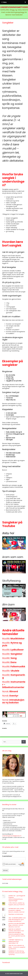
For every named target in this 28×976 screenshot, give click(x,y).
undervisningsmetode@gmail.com (11, 836)
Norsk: (10, 691)
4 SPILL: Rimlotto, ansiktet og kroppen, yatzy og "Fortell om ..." (17, 904)
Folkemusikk (17, 666)
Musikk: (6, 638)
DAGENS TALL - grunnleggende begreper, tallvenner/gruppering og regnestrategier (17, 898)
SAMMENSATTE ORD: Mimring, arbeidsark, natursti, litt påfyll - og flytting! (17, 952)
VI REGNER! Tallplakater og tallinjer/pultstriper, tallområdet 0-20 (16, 941)
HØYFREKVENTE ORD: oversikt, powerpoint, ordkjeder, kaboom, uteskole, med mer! (16, 910)
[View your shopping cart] (25, 2)
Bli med (5, 870)
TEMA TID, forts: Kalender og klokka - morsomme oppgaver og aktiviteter (17, 947)
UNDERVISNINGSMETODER (14, 7)
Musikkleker (17, 638)
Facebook (6, 962)
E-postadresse (7, 856)
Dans (13, 662)
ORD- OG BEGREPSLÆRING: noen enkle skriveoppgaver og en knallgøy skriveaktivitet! (17, 919)
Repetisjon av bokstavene (16, 914)
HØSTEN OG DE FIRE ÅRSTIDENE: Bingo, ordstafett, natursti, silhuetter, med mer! (17, 925)
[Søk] (24, 742)
